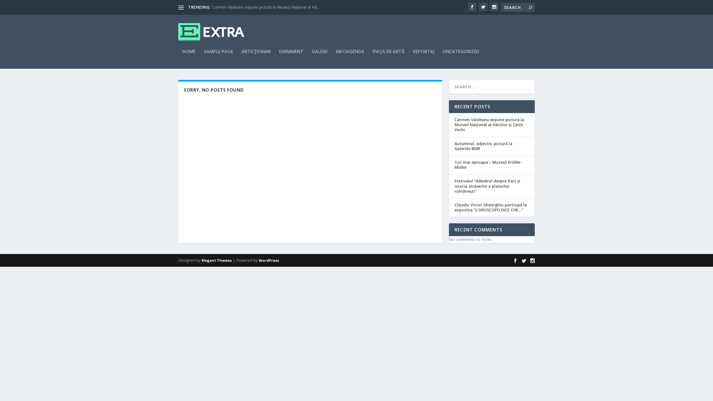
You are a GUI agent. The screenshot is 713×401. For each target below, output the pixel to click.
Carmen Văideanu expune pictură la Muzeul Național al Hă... (265, 7)
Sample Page (218, 52)
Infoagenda (350, 52)
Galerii (320, 52)
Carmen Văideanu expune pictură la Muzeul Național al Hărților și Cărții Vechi (489, 124)
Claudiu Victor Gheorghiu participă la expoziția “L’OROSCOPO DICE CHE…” (491, 207)
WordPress (269, 260)
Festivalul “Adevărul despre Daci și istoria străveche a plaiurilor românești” (487, 186)
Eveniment (291, 52)
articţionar (256, 52)
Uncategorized (461, 52)
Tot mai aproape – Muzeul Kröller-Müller (488, 165)
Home (189, 52)
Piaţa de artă (389, 52)
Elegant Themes (217, 260)
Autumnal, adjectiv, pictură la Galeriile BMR (483, 146)
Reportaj (423, 52)
